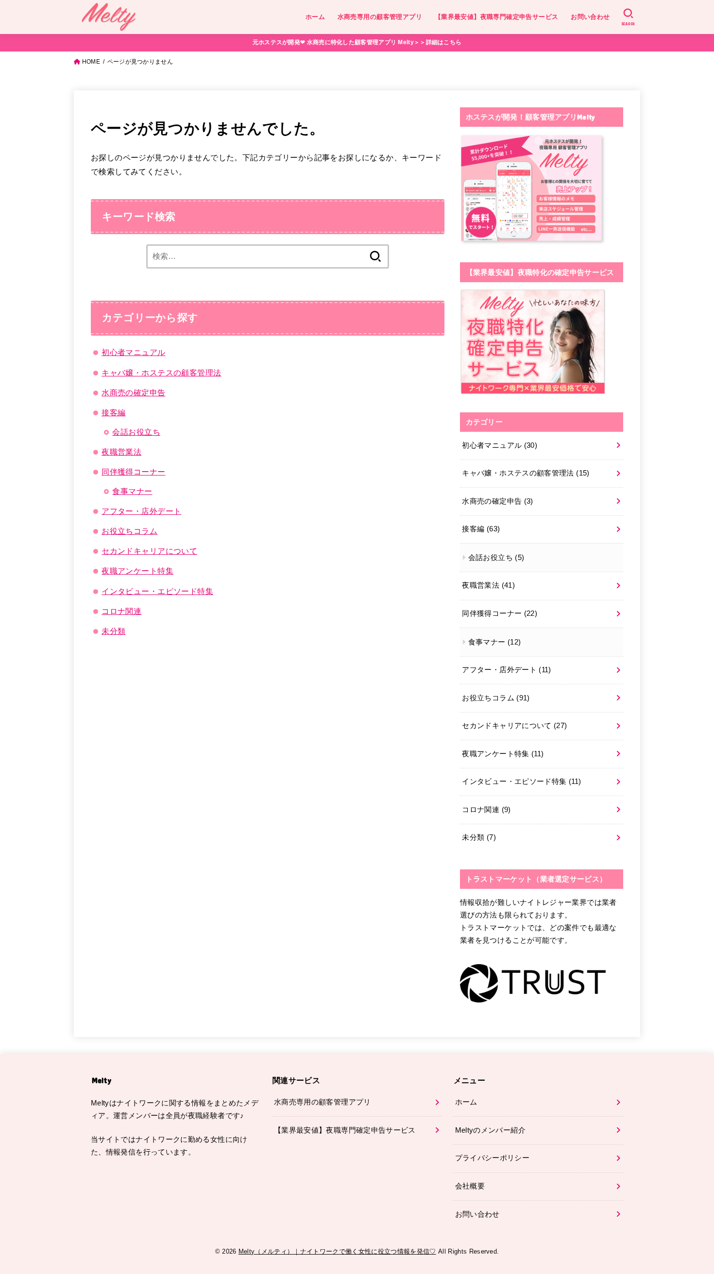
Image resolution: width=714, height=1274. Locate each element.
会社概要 (470, 1186)
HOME (91, 62)
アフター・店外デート (141, 511)
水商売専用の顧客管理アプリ (380, 16)
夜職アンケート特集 (137, 570)
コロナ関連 (121, 611)
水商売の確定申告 (133, 392)
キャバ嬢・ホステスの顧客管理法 (161, 372)
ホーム (315, 16)
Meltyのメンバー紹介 (490, 1130)
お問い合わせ (590, 16)
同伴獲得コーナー (133, 471)
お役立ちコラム (129, 531)
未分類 (113, 631)
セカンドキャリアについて (149, 550)
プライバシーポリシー (492, 1158)
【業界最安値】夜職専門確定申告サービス (497, 16)
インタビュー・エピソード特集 (157, 591)
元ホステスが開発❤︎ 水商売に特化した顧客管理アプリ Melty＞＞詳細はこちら (357, 42)
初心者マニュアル (133, 352)
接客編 (113, 412)
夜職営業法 (121, 451)
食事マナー (132, 491)
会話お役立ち (136, 431)
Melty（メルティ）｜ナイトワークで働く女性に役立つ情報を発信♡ (337, 1251)
